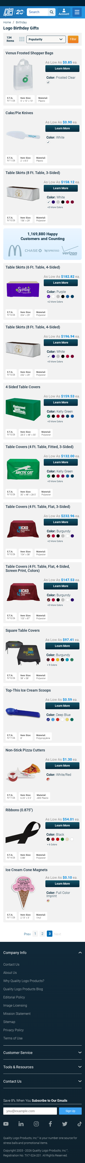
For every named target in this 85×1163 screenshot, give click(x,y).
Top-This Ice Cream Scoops (28, 690)
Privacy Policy (13, 1030)
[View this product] (42, 77)
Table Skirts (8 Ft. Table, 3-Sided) (33, 173)
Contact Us (11, 964)
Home (7, 22)
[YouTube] (5, 1124)
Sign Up (70, 1111)
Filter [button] (73, 39)
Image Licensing (15, 1005)
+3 (55, 207)
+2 (55, 301)
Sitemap (9, 1022)
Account (64, 14)
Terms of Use (12, 1038)
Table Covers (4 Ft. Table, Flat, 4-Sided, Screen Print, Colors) (38, 568)
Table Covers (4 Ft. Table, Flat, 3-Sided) (38, 507)
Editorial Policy (14, 997)
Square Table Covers (23, 630)
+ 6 (52, 844)
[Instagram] (36, 1123)
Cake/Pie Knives (19, 113)
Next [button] (57, 934)
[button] (46, 39)
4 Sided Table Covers (23, 387)
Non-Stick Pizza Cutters (25, 750)
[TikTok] (80, 1124)
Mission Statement (17, 1014)
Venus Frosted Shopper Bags (29, 53)
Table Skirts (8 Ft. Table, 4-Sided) (33, 327)
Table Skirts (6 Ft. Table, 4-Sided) (33, 267)
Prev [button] (27, 934)
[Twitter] (64, 1124)
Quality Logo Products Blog (23, 989)
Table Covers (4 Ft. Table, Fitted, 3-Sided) (39, 447)
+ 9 (52, 665)
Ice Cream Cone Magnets (26, 870)
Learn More (62, 68)
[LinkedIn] (21, 1123)
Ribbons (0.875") (19, 810)
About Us (10, 973)
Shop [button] (77, 12)
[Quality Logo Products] (14, 12)
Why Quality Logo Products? (23, 981)
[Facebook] (50, 1124)
